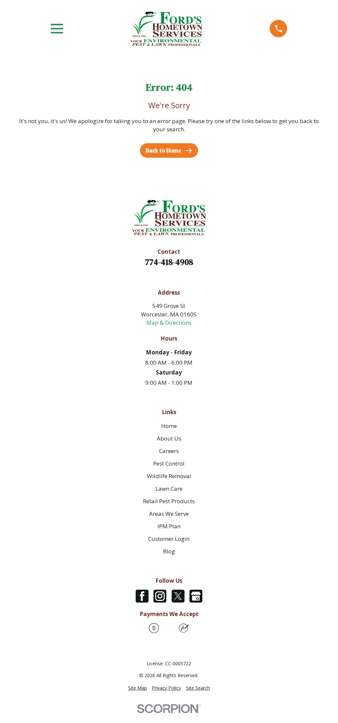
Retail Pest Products (169, 501)
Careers (169, 451)
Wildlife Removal (169, 476)
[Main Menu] (57, 28)
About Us (169, 438)
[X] (178, 596)
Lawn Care (169, 488)
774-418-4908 (169, 262)
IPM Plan (169, 526)
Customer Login (168, 538)
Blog (169, 551)
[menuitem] (137, 688)
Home (169, 426)
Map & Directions (168, 322)
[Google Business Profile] (195, 596)
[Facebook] (142, 596)
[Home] (166, 28)
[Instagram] (159, 596)
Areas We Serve (169, 513)
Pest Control (169, 463)
